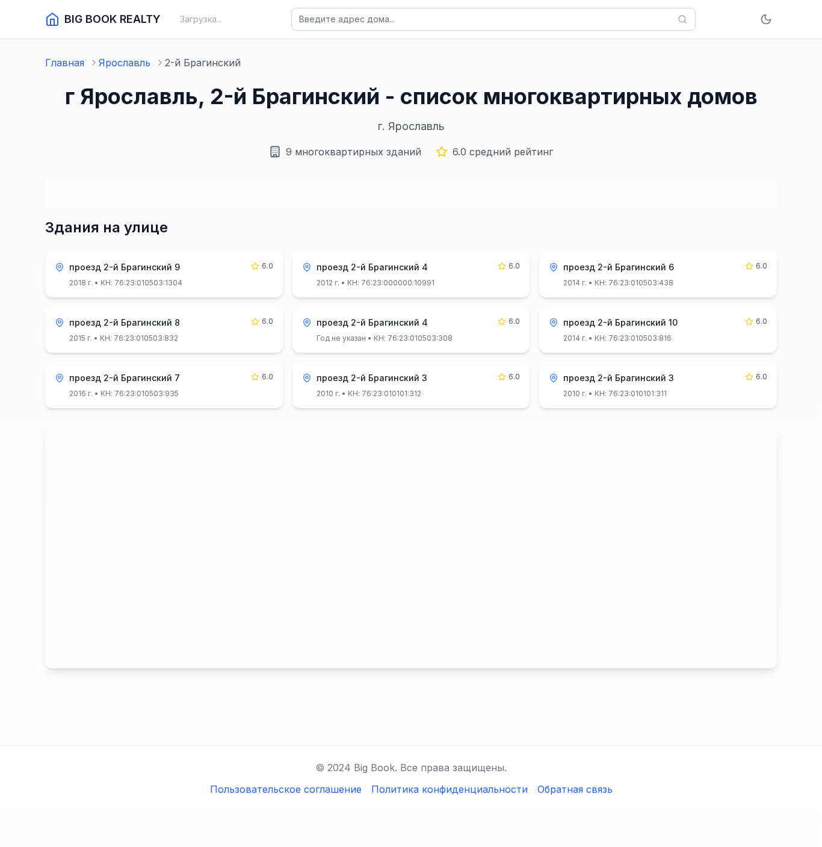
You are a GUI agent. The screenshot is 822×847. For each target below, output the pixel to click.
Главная (64, 63)
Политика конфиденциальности (449, 789)
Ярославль (124, 63)
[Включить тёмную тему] (766, 19)
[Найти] (682, 19)
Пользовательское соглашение (286, 789)
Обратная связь (575, 789)
